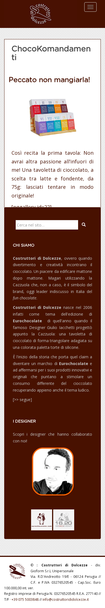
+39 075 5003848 (25, 599)
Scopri (18, 434)
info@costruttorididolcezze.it (66, 599)
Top (100, 603)
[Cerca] (83, 225)
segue (25, 399)
